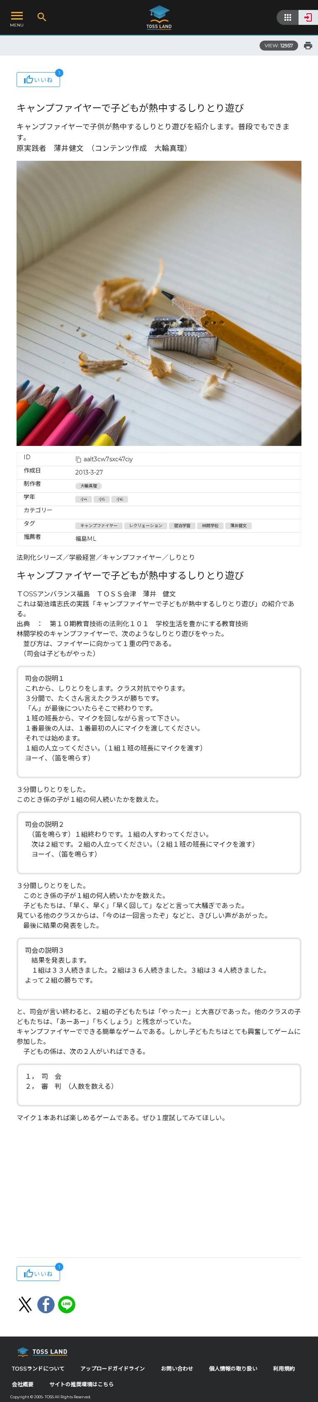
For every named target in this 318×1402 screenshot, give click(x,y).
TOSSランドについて (38, 1369)
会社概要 (23, 1384)
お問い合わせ (177, 1369)
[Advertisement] (159, 1191)
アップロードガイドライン (112, 1369)
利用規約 (284, 1369)
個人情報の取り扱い (233, 1369)
